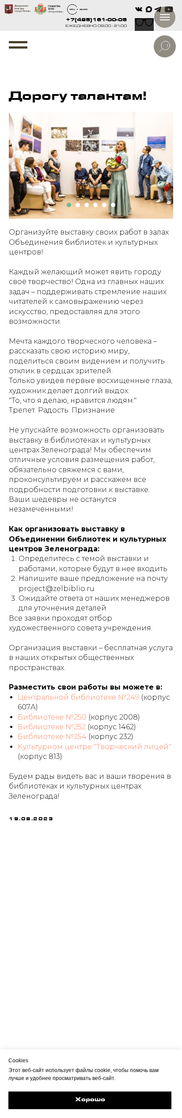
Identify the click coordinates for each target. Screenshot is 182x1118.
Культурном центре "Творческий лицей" (94, 747)
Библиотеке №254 (52, 736)
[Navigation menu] (18, 45)
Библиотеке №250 (52, 717)
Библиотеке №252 (52, 727)
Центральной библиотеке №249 (78, 697)
